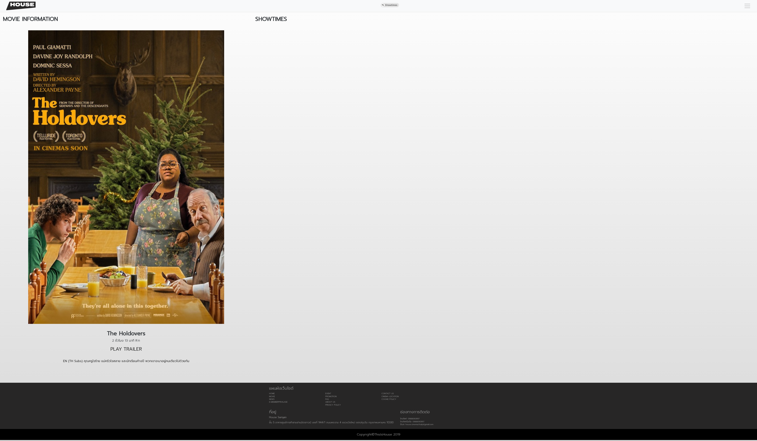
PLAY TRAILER (126, 349)
